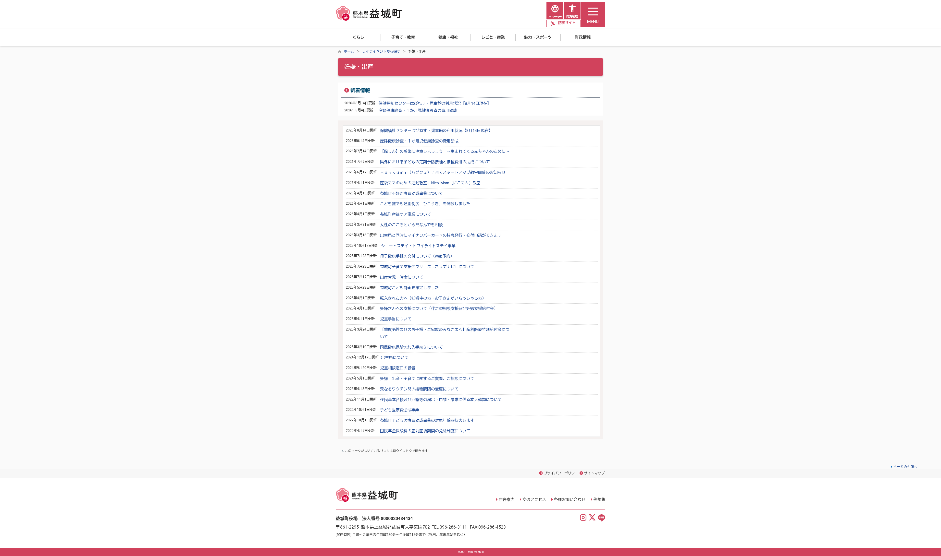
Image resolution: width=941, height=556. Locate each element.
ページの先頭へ (905, 467)
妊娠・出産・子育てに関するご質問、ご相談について (427, 378)
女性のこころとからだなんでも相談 (411, 225)
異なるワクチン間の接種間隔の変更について (419, 389)
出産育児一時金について (401, 277)
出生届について (395, 357)
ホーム (349, 51)
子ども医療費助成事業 (399, 410)
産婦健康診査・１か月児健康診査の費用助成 (418, 110)
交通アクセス (534, 499)
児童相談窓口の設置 (397, 368)
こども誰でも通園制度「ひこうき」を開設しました (425, 203)
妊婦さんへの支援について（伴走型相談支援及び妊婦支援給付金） (439, 308)
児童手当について (395, 319)
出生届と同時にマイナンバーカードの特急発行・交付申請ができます (441, 235)
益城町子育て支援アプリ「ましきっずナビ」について (427, 266)
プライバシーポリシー (561, 473)
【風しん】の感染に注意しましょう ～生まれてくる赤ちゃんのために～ (444, 151)
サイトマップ (594, 473)
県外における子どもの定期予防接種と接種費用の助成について (435, 162)
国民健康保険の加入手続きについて (411, 347)
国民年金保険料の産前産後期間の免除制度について (425, 431)
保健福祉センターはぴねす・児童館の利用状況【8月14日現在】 (435, 103)
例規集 (599, 499)
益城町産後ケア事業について (405, 214)
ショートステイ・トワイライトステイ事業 (418, 246)
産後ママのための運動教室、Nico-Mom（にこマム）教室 (430, 183)
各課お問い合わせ (569, 499)
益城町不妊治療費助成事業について (411, 193)
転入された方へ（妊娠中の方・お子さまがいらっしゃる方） (433, 298)
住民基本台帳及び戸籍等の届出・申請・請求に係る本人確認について (441, 399)
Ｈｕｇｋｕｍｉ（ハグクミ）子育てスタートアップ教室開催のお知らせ (443, 172)
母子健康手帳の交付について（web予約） (417, 256)
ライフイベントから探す (381, 51)
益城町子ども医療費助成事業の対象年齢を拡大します (427, 420)
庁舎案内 (506, 499)
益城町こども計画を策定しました (409, 287)
